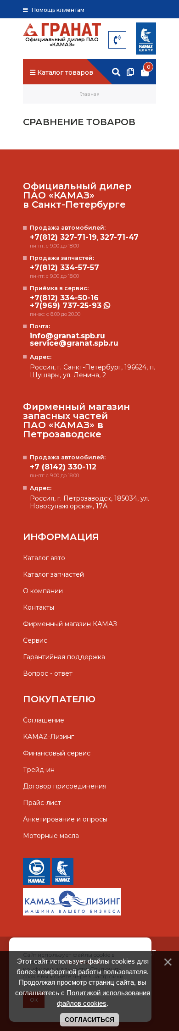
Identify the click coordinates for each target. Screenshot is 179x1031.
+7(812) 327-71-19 (63, 237)
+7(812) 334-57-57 (64, 267)
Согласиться (89, 1019)
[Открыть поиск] (116, 72)
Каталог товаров (64, 72)
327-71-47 (119, 237)
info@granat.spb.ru (67, 336)
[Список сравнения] (130, 72)
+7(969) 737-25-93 (67, 305)
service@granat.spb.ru (74, 343)
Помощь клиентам (57, 9)
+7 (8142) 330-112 (63, 467)
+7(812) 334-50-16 (64, 298)
